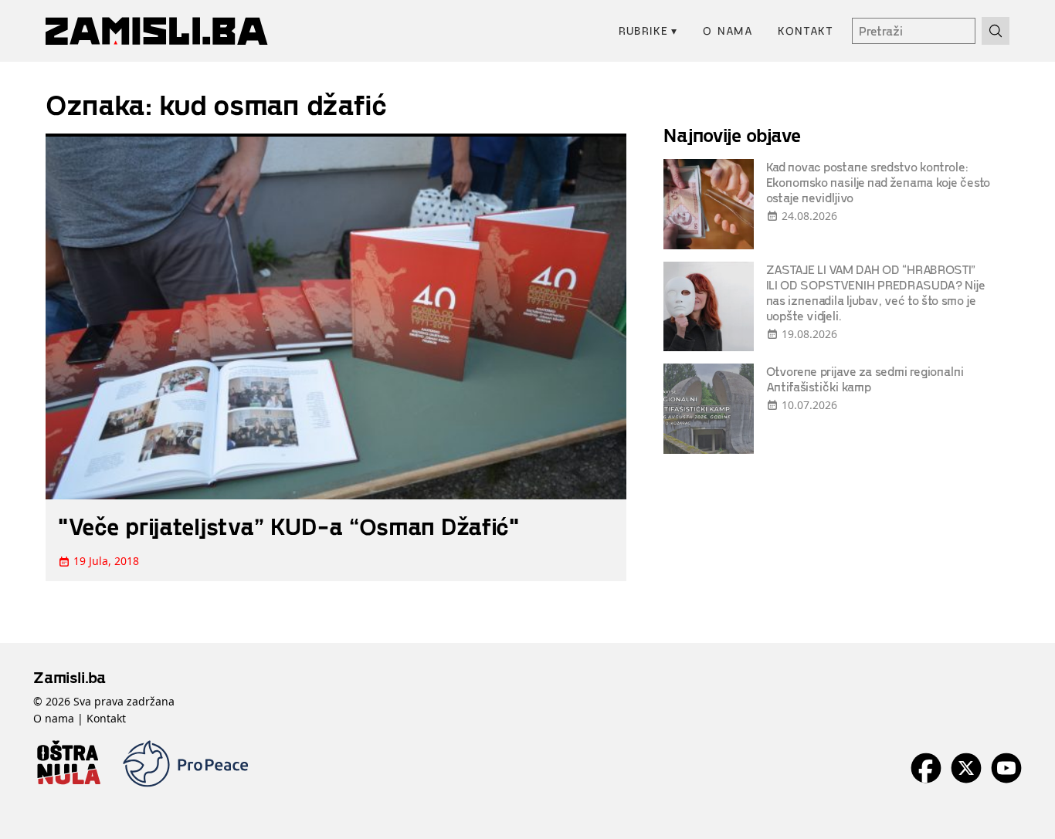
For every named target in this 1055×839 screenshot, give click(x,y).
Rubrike (648, 30)
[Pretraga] (995, 31)
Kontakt (805, 30)
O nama (728, 30)
